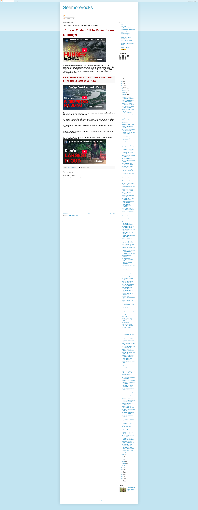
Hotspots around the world (127, 450)
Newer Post (65, 213)
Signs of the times (125, 322)
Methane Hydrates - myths (126, 40)
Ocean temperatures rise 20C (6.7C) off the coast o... (128, 227)
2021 (122, 85)
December (124, 88)
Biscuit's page (123, 26)
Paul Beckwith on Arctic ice (127, 370)
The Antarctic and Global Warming (128, 29)
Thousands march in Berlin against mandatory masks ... (128, 144)
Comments (67, 18)
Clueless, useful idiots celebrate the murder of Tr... (128, 98)
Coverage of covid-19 (126, 273)
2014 (122, 476)
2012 (122, 480)
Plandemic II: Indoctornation (127, 398)
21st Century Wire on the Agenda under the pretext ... (128, 448)
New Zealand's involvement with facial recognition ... (127, 386)
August (123, 96)
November (124, 90)
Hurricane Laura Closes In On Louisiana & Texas (128, 202)
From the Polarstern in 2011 (127, 338)
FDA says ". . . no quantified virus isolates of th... (127, 139)
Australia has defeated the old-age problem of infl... (128, 423)
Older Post (112, 213)
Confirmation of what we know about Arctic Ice (128, 341)
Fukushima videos (124, 41)
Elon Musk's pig (125, 122)
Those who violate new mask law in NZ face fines (128, 147)
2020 (122, 87)
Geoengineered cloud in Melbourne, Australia (127, 267)
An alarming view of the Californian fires (127, 288)
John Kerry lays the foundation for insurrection (128, 248)
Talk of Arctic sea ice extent (127, 238)
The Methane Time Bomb (126, 46)
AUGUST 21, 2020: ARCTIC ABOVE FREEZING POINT (128, 325)
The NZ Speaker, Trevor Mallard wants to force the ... (128, 175)
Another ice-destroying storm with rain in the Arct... (128, 276)
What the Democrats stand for (128, 109)
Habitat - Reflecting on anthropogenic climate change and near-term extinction (127, 35)
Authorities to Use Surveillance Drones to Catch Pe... (128, 393)
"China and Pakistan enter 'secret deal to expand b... (128, 120)
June (123, 456)
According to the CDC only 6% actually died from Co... (128, 114)
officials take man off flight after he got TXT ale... (128, 156)
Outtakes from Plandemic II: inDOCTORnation (127, 359)
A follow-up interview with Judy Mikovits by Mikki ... (128, 133)
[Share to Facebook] (86, 167)
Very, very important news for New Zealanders (128, 141)
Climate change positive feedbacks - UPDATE (126, 38)
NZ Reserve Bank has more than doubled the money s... (128, 209)
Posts (66, 16)
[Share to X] (85, 167)
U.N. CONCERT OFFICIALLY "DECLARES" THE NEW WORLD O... (128, 336)
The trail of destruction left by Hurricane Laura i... (128, 184)
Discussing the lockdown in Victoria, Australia (127, 433)
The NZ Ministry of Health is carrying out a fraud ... (127, 445)
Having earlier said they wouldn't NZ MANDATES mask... (127, 271)
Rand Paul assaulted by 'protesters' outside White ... (128, 170)
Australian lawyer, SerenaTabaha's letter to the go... (128, 297)
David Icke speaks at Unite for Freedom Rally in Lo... (128, 107)
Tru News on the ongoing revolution (127, 430)
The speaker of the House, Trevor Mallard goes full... (128, 172)
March (123, 461)
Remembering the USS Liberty (128, 380)
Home (89, 213)
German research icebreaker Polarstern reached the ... (128, 356)
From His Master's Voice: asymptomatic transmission (128, 164)
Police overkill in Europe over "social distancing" (128, 245)
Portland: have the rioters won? (128, 265)
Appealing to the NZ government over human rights (127, 259)
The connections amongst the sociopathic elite (128, 389)
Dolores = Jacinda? (126, 391)
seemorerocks (131, 487)
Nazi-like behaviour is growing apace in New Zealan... (128, 401)
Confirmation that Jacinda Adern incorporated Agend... (128, 332)
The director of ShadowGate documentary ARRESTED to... (128, 419)
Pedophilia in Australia (126, 327)
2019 (122, 467)
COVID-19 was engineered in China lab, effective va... (128, 312)
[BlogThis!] (83, 167)
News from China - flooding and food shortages (127, 330)
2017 (122, 471)
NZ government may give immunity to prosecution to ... (128, 439)
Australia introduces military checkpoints (127, 307)
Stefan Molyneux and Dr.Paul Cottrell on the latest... (128, 213)
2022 (122, 83)
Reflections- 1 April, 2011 (126, 27)
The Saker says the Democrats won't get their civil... (128, 130)
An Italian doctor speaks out (127, 211)
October (124, 92)
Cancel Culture (125, 314)
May (123, 457)
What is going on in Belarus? (128, 452)
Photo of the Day (125, 316)
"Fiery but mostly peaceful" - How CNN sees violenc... (127, 190)
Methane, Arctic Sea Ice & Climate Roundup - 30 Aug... (128, 104)
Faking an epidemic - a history (128, 124)
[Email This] (82, 167)
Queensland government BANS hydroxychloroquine (128, 442)
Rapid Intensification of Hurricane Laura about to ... (128, 224)
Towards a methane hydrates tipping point (128, 396)
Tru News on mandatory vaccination (127, 256)
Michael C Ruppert (125, 47)
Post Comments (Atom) (73, 215)
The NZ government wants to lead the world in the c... (128, 413)
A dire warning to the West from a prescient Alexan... (128, 251)
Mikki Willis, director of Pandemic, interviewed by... (128, 350)
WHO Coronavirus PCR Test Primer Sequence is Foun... (128, 304)
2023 (122, 81)
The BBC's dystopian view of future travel (128, 436)
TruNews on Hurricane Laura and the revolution (128, 199)
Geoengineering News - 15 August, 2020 (127, 404)
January (124, 465)
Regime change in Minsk (127, 425)
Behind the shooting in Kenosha (126, 193)
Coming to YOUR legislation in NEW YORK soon (128, 236)
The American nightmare (127, 158)
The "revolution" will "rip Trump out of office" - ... (128, 136)
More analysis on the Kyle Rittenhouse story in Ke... (127, 181)
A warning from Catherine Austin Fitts (127, 263)
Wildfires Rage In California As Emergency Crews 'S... (128, 372)
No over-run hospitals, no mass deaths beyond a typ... (128, 347)
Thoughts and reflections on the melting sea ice (127, 282)
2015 (122, 474)
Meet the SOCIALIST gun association (127, 427)
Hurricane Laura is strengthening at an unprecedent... (126, 205)
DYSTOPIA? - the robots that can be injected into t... (128, 150)
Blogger (101, 500)
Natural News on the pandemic (128, 253)
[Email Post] (79, 167)
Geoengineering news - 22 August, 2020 (127, 294)
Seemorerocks (78, 7)
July (123, 454)
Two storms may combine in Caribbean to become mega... (127, 319)
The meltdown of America (127, 221)
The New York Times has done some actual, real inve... (128, 178)
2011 (122, 481)
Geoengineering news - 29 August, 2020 (127, 117)
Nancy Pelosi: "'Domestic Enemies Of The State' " (127, 242)
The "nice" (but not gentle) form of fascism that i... (128, 378)
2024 (122, 80)
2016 (122, 472)
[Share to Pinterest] (88, 167)
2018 (122, 469)
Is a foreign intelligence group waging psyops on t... (128, 219)
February (124, 463)
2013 (122, 478)
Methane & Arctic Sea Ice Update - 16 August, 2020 (128, 407)
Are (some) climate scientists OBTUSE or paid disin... (128, 285)
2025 (122, 78)
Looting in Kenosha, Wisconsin (128, 239)
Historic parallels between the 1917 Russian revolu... (128, 101)
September (124, 94)
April (123, 459)
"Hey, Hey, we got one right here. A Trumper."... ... (127, 112)
